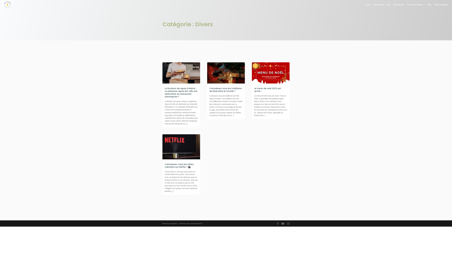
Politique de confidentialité (190, 223)
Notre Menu (379, 5)
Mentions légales (441, 5)
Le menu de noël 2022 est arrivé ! (267, 90)
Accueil (368, 5)
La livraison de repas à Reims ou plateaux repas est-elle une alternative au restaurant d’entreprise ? (181, 92)
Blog (429, 5)
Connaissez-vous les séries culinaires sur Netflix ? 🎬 (179, 165)
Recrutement (398, 5)
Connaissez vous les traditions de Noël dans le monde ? (225, 90)
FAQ (388, 5)
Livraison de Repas (414, 5)
